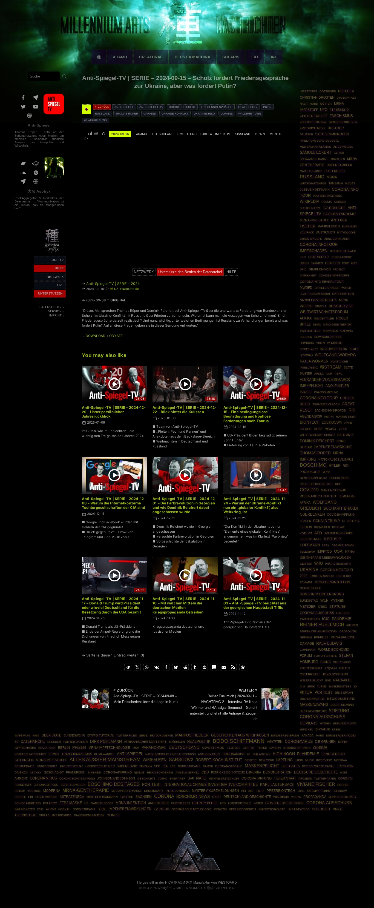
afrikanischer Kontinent (145, 741)
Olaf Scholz (248, 106)
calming (346, 330)
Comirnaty (308, 649)
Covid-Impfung (46, 796)
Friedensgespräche (216, 106)
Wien (343, 772)
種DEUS (139, 772)
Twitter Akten (325, 778)
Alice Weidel (343, 146)
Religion (306, 337)
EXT (255, 57)
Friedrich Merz (313, 128)
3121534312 (339, 110)
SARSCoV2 (181, 759)
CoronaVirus (299, 741)
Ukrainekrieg (204, 113)
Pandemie (341, 618)
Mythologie (346, 232)
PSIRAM (20, 790)
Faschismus (341, 116)
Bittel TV (346, 91)
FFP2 (40, 809)
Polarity (50, 803)
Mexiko (330, 428)
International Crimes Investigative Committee (210, 785)
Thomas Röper (127, 113)
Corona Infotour (319, 244)
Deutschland (162, 134)
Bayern (275, 747)
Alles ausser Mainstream (105, 759)
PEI (243, 790)
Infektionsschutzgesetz (319, 140)
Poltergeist (334, 171)
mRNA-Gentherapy (342, 796)
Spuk (311, 686)
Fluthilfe (343, 613)
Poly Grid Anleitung (327, 195)
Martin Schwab (333, 490)
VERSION (55, 311)
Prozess (305, 778)
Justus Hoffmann (315, 189)
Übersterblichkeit (100, 766)
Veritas (276, 134)
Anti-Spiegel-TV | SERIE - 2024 (113, 283)
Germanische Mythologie (192, 809)
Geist (216, 796)
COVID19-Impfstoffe (334, 275)
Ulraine (227, 113)
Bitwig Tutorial (100, 735)
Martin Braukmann (102, 796)
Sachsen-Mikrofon (330, 410)
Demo (317, 324)
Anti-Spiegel (39, 125)
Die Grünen (325, 742)
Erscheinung (339, 477)
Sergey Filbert (319, 790)
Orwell (321, 306)
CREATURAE (151, 57)
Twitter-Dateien (75, 741)
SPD (157, 766)
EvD (328, 680)
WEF (324, 601)
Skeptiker (177, 778)
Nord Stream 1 (189, 766)
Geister (306, 563)
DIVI (302, 686)
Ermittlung (187, 134)
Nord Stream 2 (84, 809)
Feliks (262, 747)
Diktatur (322, 729)
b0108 (102, 809)
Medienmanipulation (315, 146)
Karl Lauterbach (277, 785)
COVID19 (309, 489)
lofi (303, 257)
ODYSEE (116, 336)
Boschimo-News (193, 796)
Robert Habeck (339, 165)
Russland (102, 113)
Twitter (126, 796)
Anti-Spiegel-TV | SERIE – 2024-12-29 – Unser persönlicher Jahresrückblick (114, 412)
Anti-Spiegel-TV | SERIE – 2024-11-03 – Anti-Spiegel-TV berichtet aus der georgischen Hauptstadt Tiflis (255, 603)
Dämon (208, 766)
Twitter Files (126, 735)
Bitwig (53, 754)
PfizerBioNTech (281, 791)
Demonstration (277, 772)
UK (86, 803)
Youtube (34, 790)
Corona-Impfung (117, 772)
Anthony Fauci (209, 754)
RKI (352, 410)
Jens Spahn (344, 692)
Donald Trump (326, 521)
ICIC (326, 618)
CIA (165, 766)
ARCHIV (58, 260)
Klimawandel (104, 754)
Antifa (329, 416)
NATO (201, 778)
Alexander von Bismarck (325, 380)
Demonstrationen (296, 747)
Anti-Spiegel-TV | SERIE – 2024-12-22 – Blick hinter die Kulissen (184, 409)
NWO (36, 735)
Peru (338, 373)
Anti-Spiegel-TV (151, 106)
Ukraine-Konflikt (175, 113)
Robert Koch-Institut (218, 760)
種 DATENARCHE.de (124, 289)
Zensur (320, 748)
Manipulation (329, 226)
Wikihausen (154, 760)
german (306, 637)
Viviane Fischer (316, 784)
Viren (320, 342)
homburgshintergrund (322, 594)
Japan (299, 760)
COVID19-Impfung (341, 514)
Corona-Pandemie (339, 214)
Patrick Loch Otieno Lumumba (236, 772)
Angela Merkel (187, 772)
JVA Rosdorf (334, 208)
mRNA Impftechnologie (109, 748)
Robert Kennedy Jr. (343, 122)
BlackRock (47, 747)
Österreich (310, 674)
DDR (329, 373)
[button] (127, 667)
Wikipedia (309, 201)
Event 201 (161, 809)
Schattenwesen (73, 784)
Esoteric (343, 576)
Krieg (322, 606)
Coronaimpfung (46, 784)
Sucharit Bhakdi (340, 508)
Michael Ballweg (343, 251)
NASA (303, 103)
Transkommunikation (89, 815)
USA (338, 551)
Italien (344, 668)
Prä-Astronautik (338, 563)
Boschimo (313, 465)
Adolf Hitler (337, 386)
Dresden (54, 741)
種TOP (306, 692)
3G (355, 686)
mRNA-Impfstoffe (51, 760)
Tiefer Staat (285, 778)
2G (248, 754)
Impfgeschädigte (271, 809)
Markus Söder (102, 803)
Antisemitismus (239, 803)
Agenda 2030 (311, 416)
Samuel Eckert (316, 152)
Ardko (319, 373)
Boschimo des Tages (114, 784)
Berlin (64, 748)
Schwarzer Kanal (313, 159)
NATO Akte (345, 434)
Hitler (335, 465)
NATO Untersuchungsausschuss (170, 754)
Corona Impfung (256, 778)
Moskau (64, 809)
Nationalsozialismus (335, 459)
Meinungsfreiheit (242, 809)
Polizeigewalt (311, 668)
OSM (136, 747)
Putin (267, 106)
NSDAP (350, 183)
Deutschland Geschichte (247, 796)
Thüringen (177, 741)
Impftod (324, 551)
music (309, 760)
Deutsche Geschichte (316, 772)
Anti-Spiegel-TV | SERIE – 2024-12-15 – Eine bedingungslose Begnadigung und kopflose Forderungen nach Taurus (255, 414)
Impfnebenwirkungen (129, 809)
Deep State (51, 735)
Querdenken (312, 514)
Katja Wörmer (314, 361)
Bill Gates (290, 766)
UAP (191, 778)
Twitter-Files (310, 330)
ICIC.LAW (338, 527)
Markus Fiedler (192, 735)
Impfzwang (22, 735)
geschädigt (54, 772)
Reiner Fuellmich (322, 624)
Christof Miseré (313, 116)
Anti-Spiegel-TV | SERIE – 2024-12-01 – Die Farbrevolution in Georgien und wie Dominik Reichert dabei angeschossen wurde (184, 505)
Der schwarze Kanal (318, 766)
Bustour (336, 128)
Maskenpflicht (262, 766)
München (306, 729)
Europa (206, 134)
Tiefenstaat (310, 539)
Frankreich (75, 772)
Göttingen (328, 91)
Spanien (317, 263)
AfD (318, 533)
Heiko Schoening (160, 772)
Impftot (249, 747)
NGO (338, 484)
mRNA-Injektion (131, 803)
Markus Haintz (311, 171)
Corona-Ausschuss (329, 803)
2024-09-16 (120, 134)
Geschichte (146, 778)
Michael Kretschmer (224, 778)
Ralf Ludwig (329, 643)
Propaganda (314, 797)
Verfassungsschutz (30, 754)
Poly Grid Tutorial (313, 122)
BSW (345, 263)
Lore (301, 790)
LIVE (60, 285)
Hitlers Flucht (311, 680)
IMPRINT (55, 315)
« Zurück (102, 106)
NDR (173, 766)
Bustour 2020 (341, 306)
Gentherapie (310, 588)
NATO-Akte (342, 680)
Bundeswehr (74, 735)
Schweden (322, 527)
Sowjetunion (213, 747)
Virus (343, 428)
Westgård (164, 888)
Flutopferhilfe (325, 656)
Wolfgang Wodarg (335, 355)
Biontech (310, 422)
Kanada (307, 735)
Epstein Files (180, 803)
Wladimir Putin (95, 120)
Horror (343, 784)
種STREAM (330, 367)
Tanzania (145, 766)
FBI (30, 796)
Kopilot (306, 533)
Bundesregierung (285, 735)
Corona (164, 796)
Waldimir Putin (249, 113)
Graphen (332, 263)
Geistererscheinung (284, 803)
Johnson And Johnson (116, 778)
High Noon (284, 754)
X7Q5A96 (330, 668)
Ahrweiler (330, 330)
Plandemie (308, 754)
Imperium (223, 134)
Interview (324, 760)
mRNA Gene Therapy (337, 324)
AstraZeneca (72, 797)
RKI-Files (321, 637)
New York (266, 760)
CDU (205, 772)
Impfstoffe (308, 91)
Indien (258, 803)
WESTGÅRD (227, 882)
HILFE (59, 268)
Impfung (284, 760)
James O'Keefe (311, 238)
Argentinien (158, 803)
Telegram (307, 551)
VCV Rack (307, 232)
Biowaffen (337, 159)
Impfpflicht (311, 386)
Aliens (51, 809)
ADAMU (120, 57)
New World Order (328, 336)
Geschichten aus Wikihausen (240, 735)
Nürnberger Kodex (341, 735)
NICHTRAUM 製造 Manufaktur (187, 882)
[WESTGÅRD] (187, 871)
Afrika (306, 318)
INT (274, 57)
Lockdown (332, 422)
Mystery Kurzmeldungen (215, 790)
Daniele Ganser (327, 287)
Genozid (220, 809)
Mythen (325, 723)
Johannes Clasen (326, 404)
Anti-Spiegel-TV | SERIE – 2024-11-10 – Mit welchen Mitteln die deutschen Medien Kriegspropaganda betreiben (184, 605)
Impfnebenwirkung (333, 447)
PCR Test (323, 692)
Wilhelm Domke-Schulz (317, 434)
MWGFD (306, 288)
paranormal (154, 748)
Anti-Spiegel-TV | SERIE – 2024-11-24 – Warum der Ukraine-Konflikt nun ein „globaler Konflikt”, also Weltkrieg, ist (255, 505)
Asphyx (35, 772)
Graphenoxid (320, 269)
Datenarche (33, 741)
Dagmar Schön (343, 545)
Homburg (307, 342)
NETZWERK (55, 276)
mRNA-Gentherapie (85, 790)
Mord (314, 103)
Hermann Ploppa (344, 723)
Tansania (336, 183)
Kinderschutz (47, 766)
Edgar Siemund (342, 704)
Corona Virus (43, 778)
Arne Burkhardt (337, 238)
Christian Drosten (317, 97)
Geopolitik (348, 631)
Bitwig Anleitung (341, 698)
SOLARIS (230, 57)
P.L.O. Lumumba (177, 790)
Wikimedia (281, 796)
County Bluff (204, 803)
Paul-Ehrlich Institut (316, 484)
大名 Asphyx (39, 191)
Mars (320, 735)
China (325, 662)
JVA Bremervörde (338, 533)
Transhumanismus (77, 754)
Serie (143, 735)
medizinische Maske (126, 790)
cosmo (162, 778)
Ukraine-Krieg (299, 809)
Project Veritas (71, 766)
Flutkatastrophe (228, 766)
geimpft (113, 815)
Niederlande (309, 349)
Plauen (305, 520)
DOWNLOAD (95, 336)
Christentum (343, 293)
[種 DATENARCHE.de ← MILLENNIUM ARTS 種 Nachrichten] (52, 253)
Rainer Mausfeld (322, 576)
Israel (306, 392)
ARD (223, 803)
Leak (325, 545)
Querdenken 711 (312, 698)
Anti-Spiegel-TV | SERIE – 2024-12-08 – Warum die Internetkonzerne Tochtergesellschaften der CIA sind (114, 503)
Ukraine (149, 113)
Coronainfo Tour (319, 398)
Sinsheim (94, 772)
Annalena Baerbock (318, 300)
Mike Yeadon (342, 662)
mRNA (332, 177)
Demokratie (153, 790)
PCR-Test (151, 785)
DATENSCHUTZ (50, 307)
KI (343, 520)
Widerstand (127, 766)
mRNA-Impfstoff (314, 220)
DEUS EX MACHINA (192, 57)
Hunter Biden (346, 416)
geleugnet (321, 809)
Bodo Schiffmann (238, 741)
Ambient (21, 778)
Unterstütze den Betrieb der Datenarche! (190, 272)
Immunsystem (25, 809)
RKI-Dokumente (161, 735)
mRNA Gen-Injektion (332, 582)
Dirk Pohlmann (106, 741)
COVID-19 (309, 723)
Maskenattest (340, 686)
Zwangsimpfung (326, 392)
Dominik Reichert (182, 106)
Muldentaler (324, 318)
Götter (326, 103)
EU (17, 741)
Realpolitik (199, 741)
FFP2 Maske (70, 803)
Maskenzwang (314, 705)
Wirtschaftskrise (313, 183)
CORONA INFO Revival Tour (322, 281)
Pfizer (79, 748)
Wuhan (296, 797)
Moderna (51, 791)
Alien (318, 428)
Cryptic (250, 760)
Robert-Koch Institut (318, 496)
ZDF (251, 790)
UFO (323, 110)
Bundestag (309, 600)
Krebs (336, 729)
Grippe (44, 815)
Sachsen (144, 797)
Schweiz (306, 582)
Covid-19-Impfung (28, 803)
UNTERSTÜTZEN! (51, 293)
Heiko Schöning (335, 674)
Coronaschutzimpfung (77, 778)
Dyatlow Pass (346, 97)
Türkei (322, 686)
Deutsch (306, 134)
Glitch (339, 152)
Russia (326, 201)
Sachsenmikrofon (332, 134)
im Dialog (335, 342)
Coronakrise (234, 754)
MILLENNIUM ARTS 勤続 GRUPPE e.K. (205, 888)
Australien (325, 232)
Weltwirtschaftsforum (324, 312)
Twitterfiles (310, 619)
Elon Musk (349, 226)
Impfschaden (313, 251)
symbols (233, 747)
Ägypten (275, 741)
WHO (318, 563)
